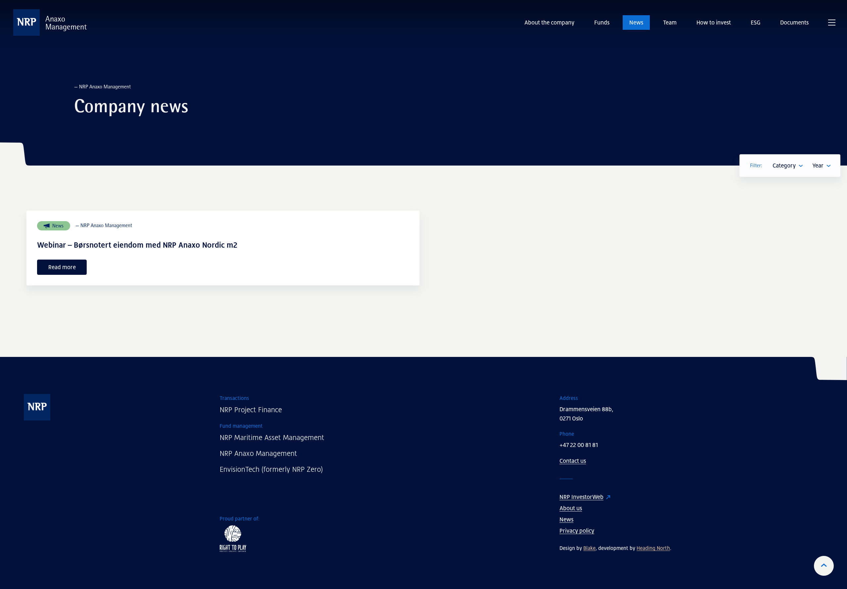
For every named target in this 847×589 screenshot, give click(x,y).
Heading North (653, 548)
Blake (589, 548)
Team (670, 22)
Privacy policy (576, 530)
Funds (601, 22)
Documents (794, 22)
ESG (755, 22)
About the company (549, 22)
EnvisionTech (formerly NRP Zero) (271, 469)
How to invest (713, 22)
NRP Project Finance (251, 410)
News (636, 22)
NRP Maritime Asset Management (272, 437)
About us (570, 508)
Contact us (572, 461)
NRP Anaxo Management (258, 453)
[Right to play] (351, 538)
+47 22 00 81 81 (578, 445)
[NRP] (84, 407)
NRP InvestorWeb (581, 497)
